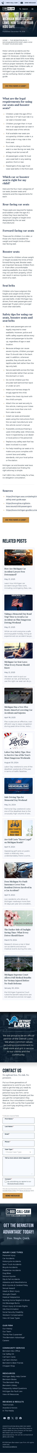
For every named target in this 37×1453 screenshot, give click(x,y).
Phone (7, 1142)
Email (7, 1134)
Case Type (9, 1149)
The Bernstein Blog (18, 40)
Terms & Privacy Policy (15, 1183)
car (13, 71)
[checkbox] (6, 1181)
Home (5, 40)
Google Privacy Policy (9, 1190)
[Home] (9, 9)
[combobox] (18, 1152)
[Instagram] (16, 1418)
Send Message (12, 1196)
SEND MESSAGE (30, 3)
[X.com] (13, 1418)
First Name (9, 1119)
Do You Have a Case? (15, 86)
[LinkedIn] (9, 1418)
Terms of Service (25, 1190)
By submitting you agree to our (19, 1182)
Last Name (9, 1126)
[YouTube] (5, 1418)
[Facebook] (20, 1418)
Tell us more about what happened (17, 1158)
